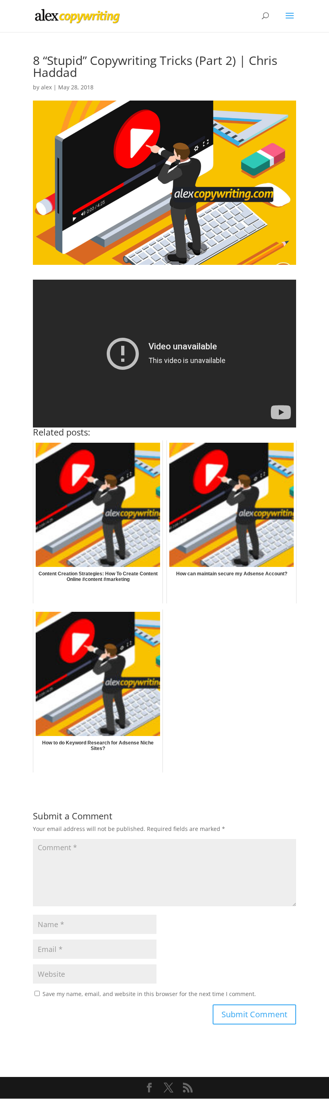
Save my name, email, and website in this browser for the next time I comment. (149, 994)
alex (46, 87)
